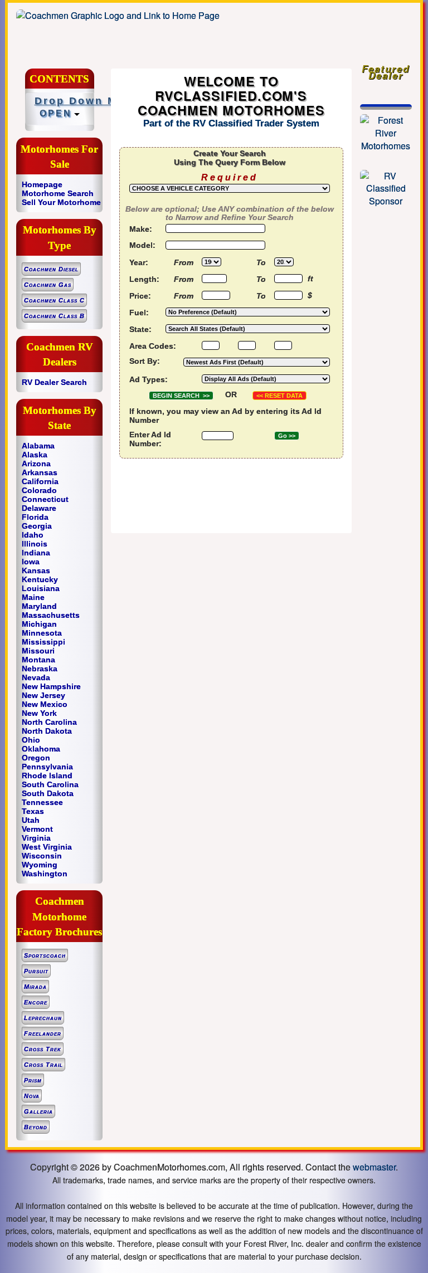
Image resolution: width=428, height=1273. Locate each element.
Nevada (36, 677)
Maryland (39, 606)
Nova (32, 1095)
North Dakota (47, 730)
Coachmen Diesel (51, 269)
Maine (33, 597)
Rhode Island (47, 775)
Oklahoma (41, 748)
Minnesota (42, 632)
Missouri (38, 650)
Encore (35, 1002)
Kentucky (40, 579)
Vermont (37, 829)
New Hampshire (51, 686)
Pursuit (36, 971)
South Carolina (50, 784)
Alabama (38, 445)
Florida (35, 517)
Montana (38, 659)
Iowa (31, 561)
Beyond (35, 1127)
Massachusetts (51, 615)
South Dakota (48, 793)
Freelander (42, 1033)
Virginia (36, 837)
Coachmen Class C (54, 300)
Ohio (31, 739)
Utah (31, 820)
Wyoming (39, 864)
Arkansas (39, 472)
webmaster (374, 1166)
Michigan (39, 624)
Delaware (39, 508)
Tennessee (42, 802)
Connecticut (45, 499)
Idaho (32, 534)
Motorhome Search (58, 193)
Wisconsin (42, 855)
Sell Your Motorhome (61, 202)
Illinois (34, 543)
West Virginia (47, 846)
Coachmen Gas (47, 284)
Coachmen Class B (54, 316)
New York (39, 713)
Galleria (38, 1111)
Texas (33, 811)
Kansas (36, 570)
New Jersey (43, 695)
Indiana (36, 552)
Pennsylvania (47, 766)
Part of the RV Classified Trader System (231, 123)
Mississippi (43, 641)
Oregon (36, 757)
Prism (33, 1080)
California (40, 481)
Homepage (42, 184)
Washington (44, 873)
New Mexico (44, 704)
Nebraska (39, 668)
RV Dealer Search (54, 382)
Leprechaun (43, 1018)
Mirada (35, 986)
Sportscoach (45, 955)
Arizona (36, 463)
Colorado (39, 490)
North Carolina (49, 722)
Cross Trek (42, 1049)
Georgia (37, 525)
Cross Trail (43, 1064)
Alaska (34, 454)
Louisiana (41, 588)
